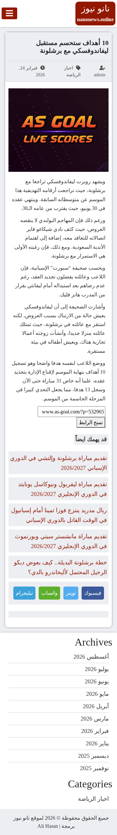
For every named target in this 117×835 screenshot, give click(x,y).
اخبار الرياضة (93, 799)
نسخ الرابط (91, 422)
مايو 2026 (97, 694)
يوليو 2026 (97, 669)
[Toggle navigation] (9, 13)
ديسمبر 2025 (93, 756)
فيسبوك (92, 593)
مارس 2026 (95, 718)
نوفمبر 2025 (94, 768)
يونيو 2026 (97, 681)
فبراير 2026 (95, 731)
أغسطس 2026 (91, 656)
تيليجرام (24, 593)
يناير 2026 (97, 743)
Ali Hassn (47, 826)
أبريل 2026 (96, 706)
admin (99, 74)
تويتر (71, 593)
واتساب (49, 593)
